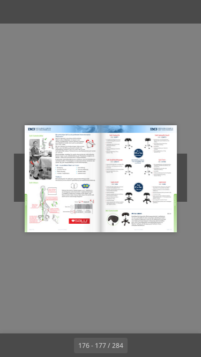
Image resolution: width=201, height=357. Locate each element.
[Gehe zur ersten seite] (38, 345)
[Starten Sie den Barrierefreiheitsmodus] (62, 12)
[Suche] (38, 12)
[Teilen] (162, 12)
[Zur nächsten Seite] (139, 345)
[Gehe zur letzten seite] (163, 345)
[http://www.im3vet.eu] (62, 230)
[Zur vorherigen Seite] (62, 345)
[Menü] (15, 12)
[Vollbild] (186, 12)
